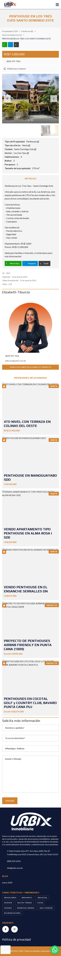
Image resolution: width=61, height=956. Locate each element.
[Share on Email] (16, 44)
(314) (10, 31)
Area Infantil (27, 897)
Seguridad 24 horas (12, 913)
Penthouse (31, 141)
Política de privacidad (16, 939)
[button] (53, 98)
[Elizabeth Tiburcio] (30, 324)
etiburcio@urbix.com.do (15, 361)
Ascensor (8, 903)
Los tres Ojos (20, 153)
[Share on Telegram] (10, 44)
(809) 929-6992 (14, 861)
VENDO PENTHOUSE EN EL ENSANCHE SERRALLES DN (26, 589)
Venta (25, 145)
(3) (12, 35)
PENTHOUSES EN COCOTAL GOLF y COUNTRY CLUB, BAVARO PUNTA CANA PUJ (30, 703)
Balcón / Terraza (24, 903)
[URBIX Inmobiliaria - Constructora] (9, 4)
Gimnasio (8, 908)
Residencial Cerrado (25, 908)
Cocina (40, 903)
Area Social (42, 897)
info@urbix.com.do (15, 868)
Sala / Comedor (46, 908)
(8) (27, 31)
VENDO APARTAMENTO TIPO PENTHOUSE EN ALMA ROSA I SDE (28, 533)
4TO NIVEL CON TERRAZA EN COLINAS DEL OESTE (27, 424)
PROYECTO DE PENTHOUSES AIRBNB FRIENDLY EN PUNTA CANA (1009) (27, 645)
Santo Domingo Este (24, 149)
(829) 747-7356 (13, 61)
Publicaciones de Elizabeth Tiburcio (30, 367)
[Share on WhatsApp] (4, 44)
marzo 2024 (7, 882)
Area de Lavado (10, 897)
